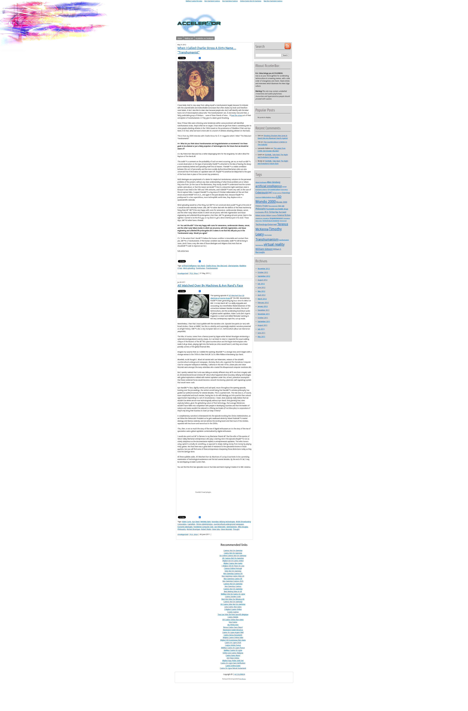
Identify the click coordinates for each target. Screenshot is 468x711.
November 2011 (264, 314)
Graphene (258, 197)
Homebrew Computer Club (203, 527)
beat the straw (236, 115)
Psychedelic (270, 209)
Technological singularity (270, 221)
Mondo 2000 (265, 202)
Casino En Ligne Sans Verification (233, 663)
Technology (283, 221)
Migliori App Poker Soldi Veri (233, 661)
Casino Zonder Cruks (233, 597)
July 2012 (261, 284)
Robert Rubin (206, 529)
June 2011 (261, 333)
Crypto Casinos (233, 612)
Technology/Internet (266, 224)
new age (281, 206)
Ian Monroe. (243, 679)
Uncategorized (182, 273)
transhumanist (284, 240)
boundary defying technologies (223, 522)
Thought (236, 529)
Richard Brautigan (193, 529)
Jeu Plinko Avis (232, 625)
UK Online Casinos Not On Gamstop (232, 556)
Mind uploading (189, 268)
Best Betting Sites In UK (233, 591)
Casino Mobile (233, 617)
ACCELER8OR (239, 674)
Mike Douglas (243, 527)
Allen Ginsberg (273, 182)
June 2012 (261, 287)
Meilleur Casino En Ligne (233, 650)
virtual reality (274, 244)
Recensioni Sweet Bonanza (233, 630)
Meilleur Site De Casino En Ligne (233, 594)
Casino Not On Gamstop (233, 553)
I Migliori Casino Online (233, 609)
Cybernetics (284, 189)
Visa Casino (233, 622)
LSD (278, 197)
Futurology (286, 193)
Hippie (274, 197)
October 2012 (263, 272)
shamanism (258, 218)
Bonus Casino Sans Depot (233, 627)
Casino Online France (233, 645)
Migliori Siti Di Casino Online (233, 561)
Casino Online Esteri (232, 666)
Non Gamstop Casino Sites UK (233, 576)
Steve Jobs (216, 529)
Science (274, 215)
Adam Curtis (186, 522)
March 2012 (262, 299)
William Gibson (264, 249)
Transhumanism (212, 268)
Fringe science (277, 193)
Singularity (286, 218)
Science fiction (284, 215)
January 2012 (263, 306)
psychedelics (259, 212)
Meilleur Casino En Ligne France (233, 648)
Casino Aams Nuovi (233, 655)
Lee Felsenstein (219, 527)
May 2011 (261, 337)
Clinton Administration (204, 524)
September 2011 (264, 321)
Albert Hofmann (261, 182)
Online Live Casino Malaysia (233, 653)
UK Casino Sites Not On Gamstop (232, 604)
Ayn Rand (201, 266)
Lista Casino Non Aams (232, 607)
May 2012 (261, 291)
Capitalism (191, 524)
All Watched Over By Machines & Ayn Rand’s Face (210, 285)
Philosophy (181, 529)
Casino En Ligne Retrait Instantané (233, 668)
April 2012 (261, 295)
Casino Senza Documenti (233, 635)
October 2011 (263, 318)
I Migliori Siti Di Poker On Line (233, 566)
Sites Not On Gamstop (233, 571)
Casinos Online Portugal (233, 568)
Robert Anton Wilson (263, 215)
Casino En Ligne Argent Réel (233, 632)
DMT (270, 192)
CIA (269, 189)
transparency (259, 245)
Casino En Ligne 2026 (233, 643)
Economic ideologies (184, 527)
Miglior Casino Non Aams (233, 563)
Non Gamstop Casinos (233, 586)
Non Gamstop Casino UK (233, 579)
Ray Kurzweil (280, 212)
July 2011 (261, 329)
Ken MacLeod (222, 266)
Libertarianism (233, 266)
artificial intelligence (189, 266)
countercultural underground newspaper (229, 524)
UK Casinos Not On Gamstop (233, 558)
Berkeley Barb (205, 522)
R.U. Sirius (194, 273)
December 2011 (263, 310)
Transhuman (200, 268)
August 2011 (262, 325)
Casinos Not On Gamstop (233, 550)
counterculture (275, 189)
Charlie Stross (211, 266)
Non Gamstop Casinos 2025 (232, 581)
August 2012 (262, 280)
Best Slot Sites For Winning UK (232, 599)
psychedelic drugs (281, 209)
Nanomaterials (273, 206)
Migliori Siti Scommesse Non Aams (233, 640)
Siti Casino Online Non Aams (233, 620)
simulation (266, 218)
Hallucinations (267, 197)
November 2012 (264, 269)
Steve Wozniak (226, 529)
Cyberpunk (261, 192)
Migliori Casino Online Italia (233, 637)
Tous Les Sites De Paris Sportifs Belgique (233, 614)
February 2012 (263, 303)
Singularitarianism (276, 218)
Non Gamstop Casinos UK (233, 574)
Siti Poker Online (233, 658)
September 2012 (264, 276)
